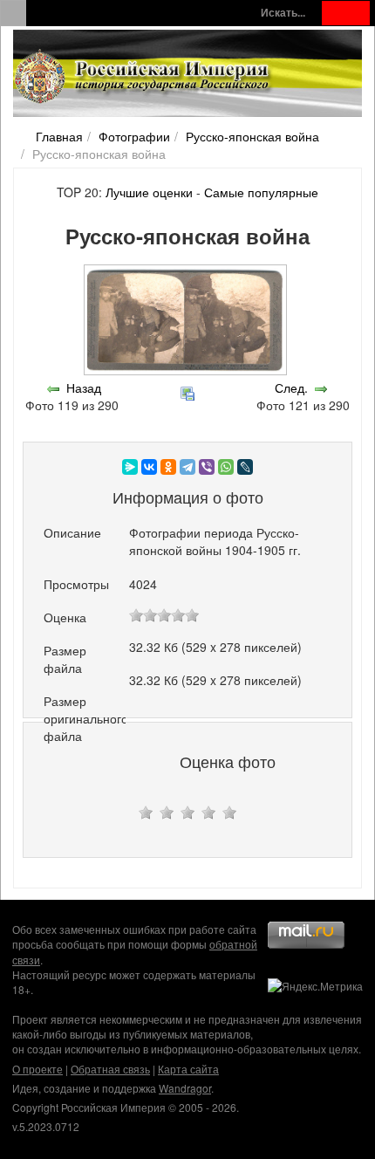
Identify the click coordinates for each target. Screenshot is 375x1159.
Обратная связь (110, 1068)
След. (291, 387)
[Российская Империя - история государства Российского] (144, 76)
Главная (59, 136)
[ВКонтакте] (149, 467)
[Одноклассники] (168, 467)
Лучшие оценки (149, 192)
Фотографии (134, 136)
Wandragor (185, 1087)
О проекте (37, 1068)
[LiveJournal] (245, 467)
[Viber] (207, 467)
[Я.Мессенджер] (130, 467)
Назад (83, 387)
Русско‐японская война (252, 136)
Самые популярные (261, 192)
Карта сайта (188, 1068)
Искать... (283, 12)
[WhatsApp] (226, 467)
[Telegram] (187, 467)
